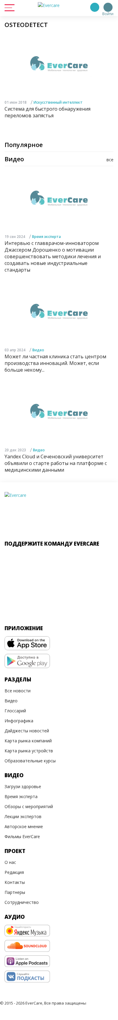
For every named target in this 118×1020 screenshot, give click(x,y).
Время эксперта (46, 236)
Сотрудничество (22, 902)
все (110, 159)
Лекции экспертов (23, 816)
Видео (38, 350)
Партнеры (15, 892)
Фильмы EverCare (22, 836)
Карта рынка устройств (29, 751)
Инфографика (19, 721)
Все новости (18, 691)
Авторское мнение (24, 826)
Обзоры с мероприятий (29, 806)
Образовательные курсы (30, 761)
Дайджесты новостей (27, 731)
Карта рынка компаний (28, 741)
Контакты (15, 882)
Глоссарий (15, 711)
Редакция (14, 872)
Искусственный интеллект (58, 102)
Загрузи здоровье (23, 786)
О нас (10, 862)
